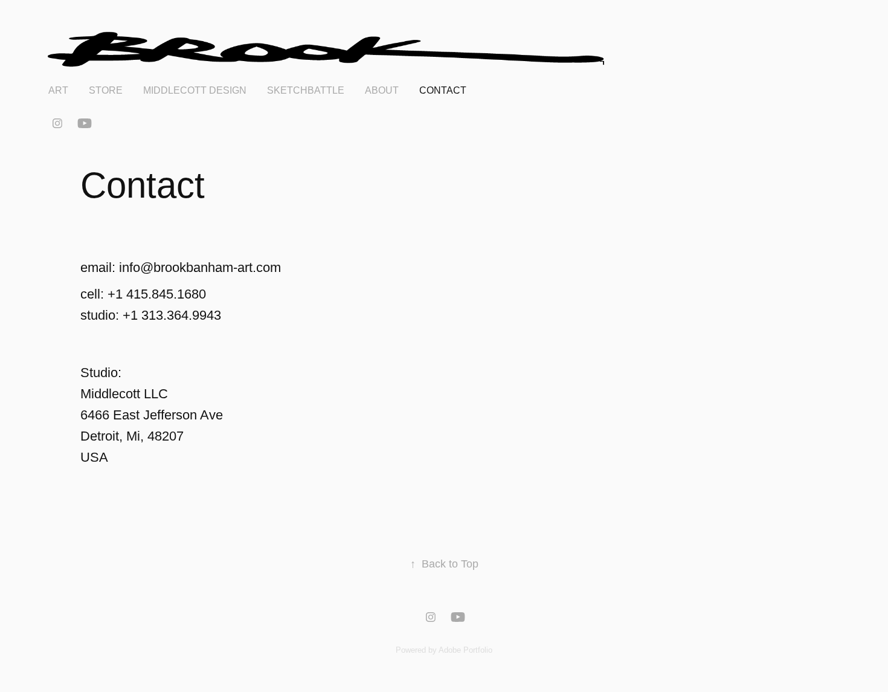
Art (58, 90)
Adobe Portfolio (465, 650)
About (382, 90)
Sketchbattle (305, 90)
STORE (106, 90)
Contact (442, 90)
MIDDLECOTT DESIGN (194, 90)
